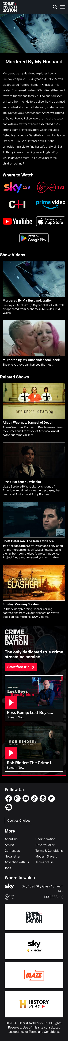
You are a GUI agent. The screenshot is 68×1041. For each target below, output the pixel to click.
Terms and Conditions (44, 1031)
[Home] (10, 7)
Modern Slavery (46, 856)
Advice (9, 845)
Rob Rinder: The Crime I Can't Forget (29, 763)
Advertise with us (17, 862)
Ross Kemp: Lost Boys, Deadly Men (28, 712)
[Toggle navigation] (62, 7)
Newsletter (13, 856)
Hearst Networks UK (33, 1023)
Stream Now (15, 717)
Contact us (12, 850)
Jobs (8, 868)
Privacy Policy (45, 845)
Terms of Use (44, 862)
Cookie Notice (45, 839)
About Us (11, 839)
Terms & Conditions (49, 850)
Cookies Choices (19, 820)
